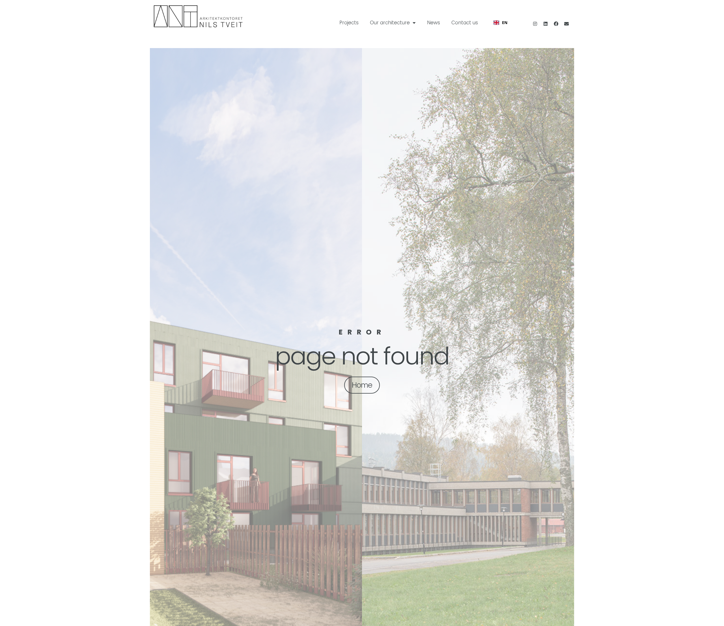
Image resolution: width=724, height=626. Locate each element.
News (433, 22)
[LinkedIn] (545, 23)
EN (504, 22)
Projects (349, 22)
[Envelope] (566, 23)
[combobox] (500, 22)
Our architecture (390, 22)
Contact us (464, 22)
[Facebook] (556, 23)
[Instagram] (535, 23)
